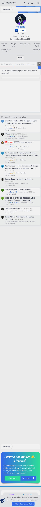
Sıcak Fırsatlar (9, 205)
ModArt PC (10, 3)
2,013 (37, 46)
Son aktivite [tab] (19, 64)
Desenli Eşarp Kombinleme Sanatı (18, 179)
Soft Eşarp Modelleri (13, 208)
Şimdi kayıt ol (27, 478)
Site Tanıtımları (10, 130)
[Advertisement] (18, 96)
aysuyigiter (14, 184)
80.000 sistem (10, 134)
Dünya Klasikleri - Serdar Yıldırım (18, 190)
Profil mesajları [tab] (7, 64)
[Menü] (3, 3)
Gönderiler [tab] (31, 64)
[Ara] (38, 3)
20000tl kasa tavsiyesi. (20, 142)
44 (13, 46)
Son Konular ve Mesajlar (15, 117)
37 (4, 46)
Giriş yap (13, 478)
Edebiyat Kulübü (10, 194)
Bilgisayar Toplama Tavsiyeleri (15, 138)
